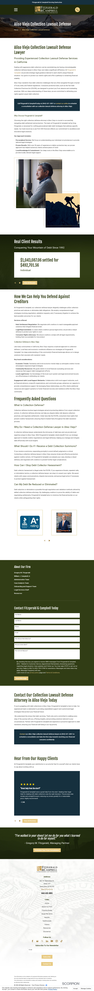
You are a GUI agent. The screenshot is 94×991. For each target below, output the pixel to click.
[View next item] (20, 283)
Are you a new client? (21, 644)
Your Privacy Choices (38, 985)
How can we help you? (21, 650)
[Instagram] (57, 941)
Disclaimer (47, 931)
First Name (18, 614)
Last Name (18, 620)
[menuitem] (47, 572)
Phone (17, 626)
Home (47, 903)
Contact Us (47, 964)
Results (47, 917)
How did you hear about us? (23, 638)
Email (16, 632)
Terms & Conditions (53, 673)
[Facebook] (32, 941)
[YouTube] (52, 941)
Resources (47, 928)
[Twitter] (42, 941)
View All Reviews (30, 821)
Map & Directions (47, 889)
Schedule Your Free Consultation (47, 850)
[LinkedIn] (47, 941)
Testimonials (47, 921)
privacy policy (34, 673)
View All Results (29, 283)
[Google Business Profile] (37, 941)
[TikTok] (61, 941)
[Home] (46, 9)
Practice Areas (47, 910)
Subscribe (47, 957)
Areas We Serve (47, 914)
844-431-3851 (47, 893)
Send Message (21, 678)
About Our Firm (47, 907)
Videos (47, 924)
